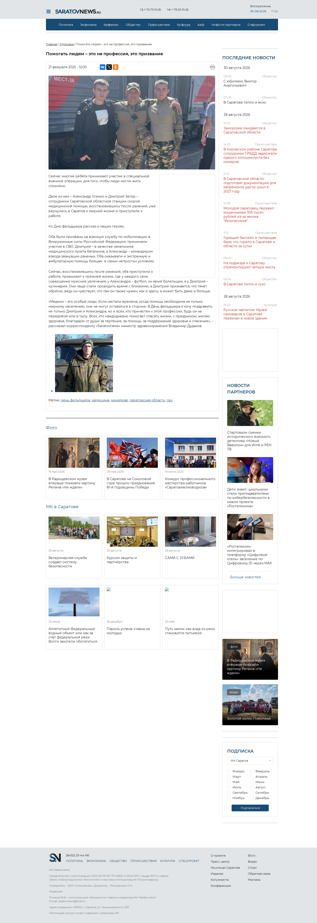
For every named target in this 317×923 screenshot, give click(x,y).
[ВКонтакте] (102, 67)
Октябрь (262, 792)
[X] (109, 67)
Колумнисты (220, 879)
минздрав (119, 400)
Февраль (262, 771)
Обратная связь (259, 873)
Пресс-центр (220, 861)
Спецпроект (256, 24)
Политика (66, 24)
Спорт (252, 867)
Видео (252, 861)
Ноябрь (238, 798)
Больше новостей (245, 577)
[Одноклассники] (115, 67)
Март (236, 776)
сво (170, 400)
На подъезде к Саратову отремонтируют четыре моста (249, 265)
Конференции (221, 885)
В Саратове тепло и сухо (244, 284)
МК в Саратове (62, 506)
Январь (238, 771)
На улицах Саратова (225, 867)
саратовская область (147, 400)
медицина (100, 400)
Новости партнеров (226, 24)
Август (260, 787)
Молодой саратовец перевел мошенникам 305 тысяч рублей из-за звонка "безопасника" (248, 214)
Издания (217, 873)
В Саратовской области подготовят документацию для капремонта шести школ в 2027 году (249, 185)
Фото (252, 855)
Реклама (254, 879)
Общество (133, 24)
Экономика (88, 24)
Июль (236, 787)
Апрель (261, 776)
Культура (183, 24)
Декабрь (262, 798)
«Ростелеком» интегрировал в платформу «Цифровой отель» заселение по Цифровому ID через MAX (249, 554)
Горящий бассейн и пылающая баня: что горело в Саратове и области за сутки (249, 242)
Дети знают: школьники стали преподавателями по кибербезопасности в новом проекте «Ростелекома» (248, 497)
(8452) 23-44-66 (77, 855)
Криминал (111, 24)
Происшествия (159, 24)
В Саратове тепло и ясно (244, 102)
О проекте (218, 855)
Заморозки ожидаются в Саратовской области (244, 130)
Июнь (259, 782)
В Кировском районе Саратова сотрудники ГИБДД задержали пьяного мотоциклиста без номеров (250, 155)
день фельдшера (75, 400)
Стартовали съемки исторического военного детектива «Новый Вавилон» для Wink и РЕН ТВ (249, 440)
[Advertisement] (187, 225)
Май (235, 782)
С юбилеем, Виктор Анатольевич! (240, 83)
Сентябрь (240, 792)
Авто (200, 24)
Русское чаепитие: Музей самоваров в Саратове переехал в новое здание (245, 314)
